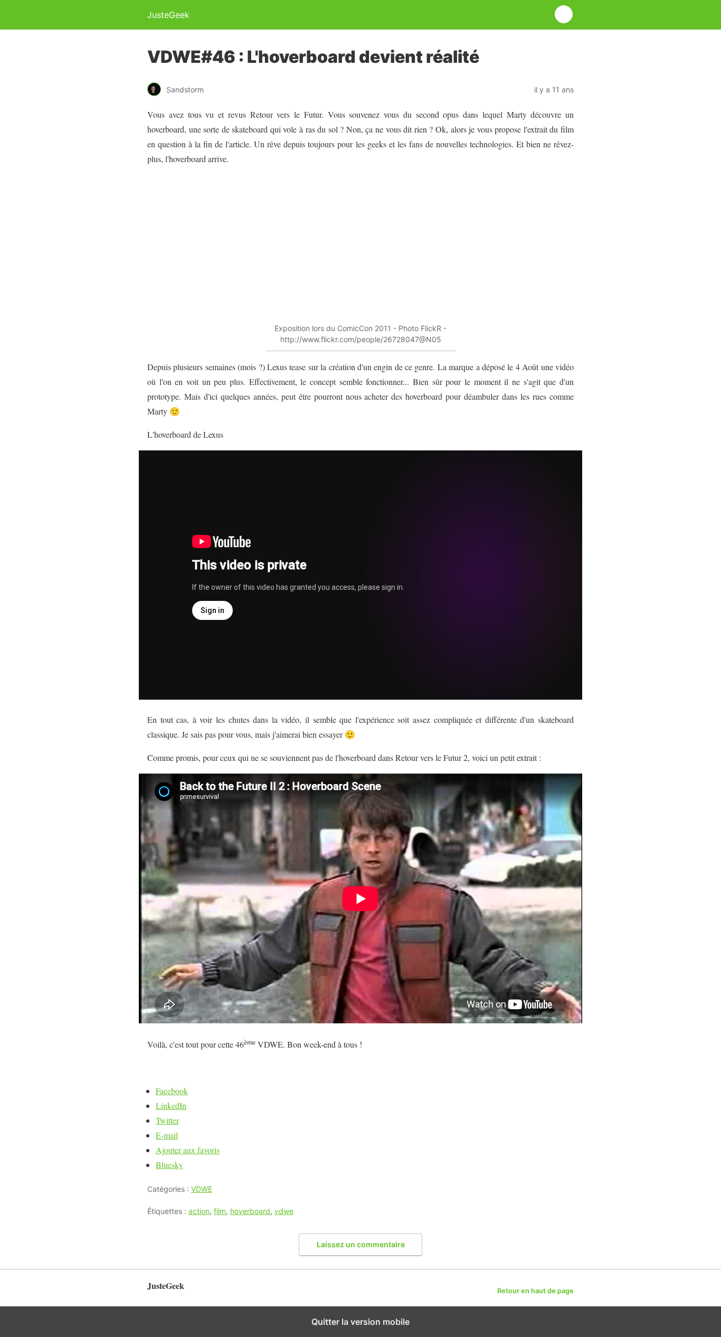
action (199, 1211)
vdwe (283, 1211)
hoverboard (250, 1211)
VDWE (201, 1188)
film (220, 1211)
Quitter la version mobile (360, 1321)
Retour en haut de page (535, 1291)
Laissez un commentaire (361, 1244)
